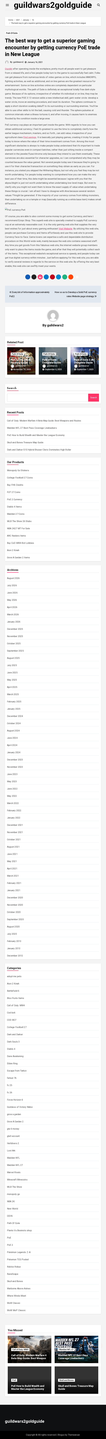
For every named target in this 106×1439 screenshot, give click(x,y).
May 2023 (12, 781)
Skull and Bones (15, 1281)
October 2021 (14, 839)
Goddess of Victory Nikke (20, 1107)
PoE (9, 1237)
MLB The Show (14, 1187)
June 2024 (12, 738)
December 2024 (15, 716)
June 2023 (12, 774)
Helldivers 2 (13, 1143)
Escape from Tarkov (17, 1070)
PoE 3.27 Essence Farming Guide (21, 361)
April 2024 (12, 745)
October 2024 (14, 723)
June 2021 (12, 854)
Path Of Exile (12, 33)
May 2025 (12, 680)
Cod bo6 (11, 1012)
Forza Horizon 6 (15, 1099)
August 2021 (13, 847)
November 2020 (15, 905)
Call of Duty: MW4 (16, 1005)
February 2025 (14, 701)
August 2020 (13, 926)
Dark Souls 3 (13, 1041)
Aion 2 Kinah (13, 550)
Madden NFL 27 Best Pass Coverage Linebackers (32, 428)
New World (12, 1208)
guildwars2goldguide (53, 5)
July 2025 (12, 665)
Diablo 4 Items (14, 506)
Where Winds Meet (16, 1295)
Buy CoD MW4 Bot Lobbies (20, 543)
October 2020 (14, 912)
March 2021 (13, 876)
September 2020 (15, 919)
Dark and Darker (15, 1034)
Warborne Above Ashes (18, 1288)
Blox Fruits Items (15, 998)
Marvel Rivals (14, 1172)
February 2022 (14, 810)
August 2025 (13, 658)
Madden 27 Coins (15, 514)
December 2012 (15, 955)
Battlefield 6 (13, 991)
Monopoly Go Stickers (18, 470)
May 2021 (12, 861)
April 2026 (12, 607)
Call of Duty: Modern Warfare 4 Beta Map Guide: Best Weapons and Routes (44, 420)
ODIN (9, 1216)
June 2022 (12, 788)
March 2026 (13, 614)
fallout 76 (11, 1078)
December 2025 (15, 629)
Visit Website (65, 228)
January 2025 (13, 709)
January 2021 (13, 890)
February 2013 (14, 941)
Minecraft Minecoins (17, 1179)
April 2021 (12, 868)
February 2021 (14, 883)
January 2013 (13, 948)
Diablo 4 (11, 1049)
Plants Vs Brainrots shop (19, 1230)
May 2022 (12, 796)
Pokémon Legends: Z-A (19, 1252)
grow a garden (14, 1114)
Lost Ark (11, 1150)
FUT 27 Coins (13, 492)
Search (12, 388)
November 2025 (15, 636)
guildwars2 (18, 62)
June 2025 (12, 672)
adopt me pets (14, 976)
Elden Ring (12, 1063)
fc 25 (9, 1085)
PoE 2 (10, 1245)
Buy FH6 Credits (15, 485)
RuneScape (12, 1274)
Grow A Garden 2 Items (18, 557)
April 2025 (12, 687)
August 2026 (13, 578)
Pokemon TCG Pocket (18, 1259)
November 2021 (15, 832)
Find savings (29, 137)
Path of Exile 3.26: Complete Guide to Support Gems (84, 362)
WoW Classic (13, 1303)
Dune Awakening (15, 1056)
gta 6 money (13, 1129)
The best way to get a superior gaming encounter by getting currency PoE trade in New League (52, 47)
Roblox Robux (14, 1266)
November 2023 (15, 767)
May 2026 (12, 600)
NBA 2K (11, 1201)
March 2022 (13, 803)
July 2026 (12, 585)
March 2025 (13, 694)
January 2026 (13, 621)
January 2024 (13, 752)
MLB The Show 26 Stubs (19, 521)
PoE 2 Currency (14, 499)
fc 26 (9, 1092)
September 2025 (15, 651)
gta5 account (13, 1136)
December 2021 (15, 825)
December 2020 (15, 897)
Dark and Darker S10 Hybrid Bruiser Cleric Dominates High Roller (39, 449)
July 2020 (12, 934)
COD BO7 (11, 1020)
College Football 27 (16, 1027)
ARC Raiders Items (16, 535)
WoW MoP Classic (16, 1310)
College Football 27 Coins (20, 477)
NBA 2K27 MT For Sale (18, 528)
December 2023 (15, 759)
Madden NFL (13, 1158)
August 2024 (13, 730)
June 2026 (12, 592)
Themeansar (74, 1435)
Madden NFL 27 (15, 1165)
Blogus (61, 1435)
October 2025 (14, 643)
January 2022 (13, 817)
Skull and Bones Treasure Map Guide (25, 442)
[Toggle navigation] (7, 5)
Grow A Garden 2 (15, 1121)
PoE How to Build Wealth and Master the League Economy (36, 435)
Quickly (8, 68)
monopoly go (13, 1194)
